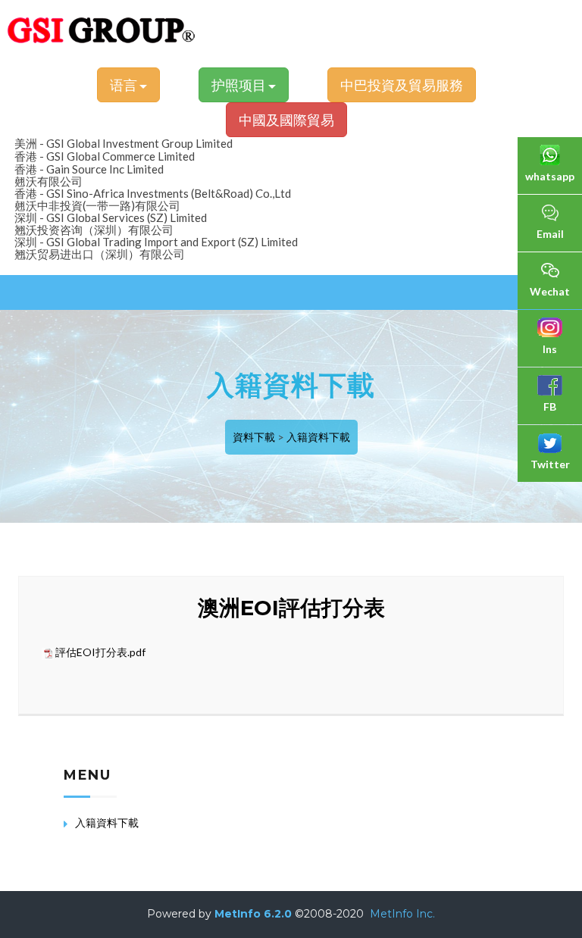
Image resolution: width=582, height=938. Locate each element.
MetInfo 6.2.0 (253, 914)
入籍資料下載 (318, 436)
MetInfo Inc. (402, 914)
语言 (124, 85)
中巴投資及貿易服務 (401, 85)
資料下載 (254, 436)
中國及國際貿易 (286, 119)
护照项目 (239, 85)
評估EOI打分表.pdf (100, 652)
